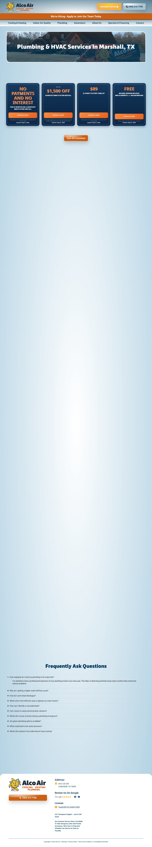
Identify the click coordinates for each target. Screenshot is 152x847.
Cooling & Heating (17, 23)
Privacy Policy (72, 842)
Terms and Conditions (85, 842)
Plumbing (62, 23)
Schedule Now (22, 115)
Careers (140, 23)
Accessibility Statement (100, 842)
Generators (79, 23)
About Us (96, 23)
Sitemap (64, 842)
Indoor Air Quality (42, 23)
